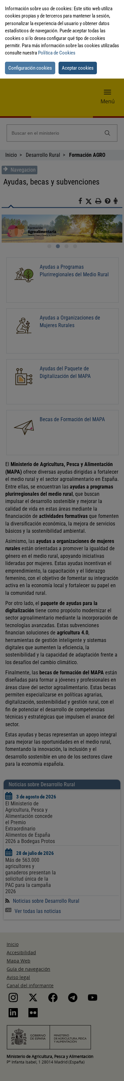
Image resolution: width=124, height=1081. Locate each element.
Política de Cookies (56, 53)
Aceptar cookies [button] (78, 68)
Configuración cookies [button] (30, 68)
